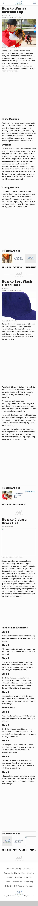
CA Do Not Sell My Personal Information (19, 886)
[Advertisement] (19, 97)
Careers (7, 882)
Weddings (30, 873)
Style (23, 873)
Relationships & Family (12, 873)
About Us (10, 877)
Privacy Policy (28, 882)
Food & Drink (27, 869)
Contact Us (27, 877)
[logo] (19, 2)
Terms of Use (17, 882)
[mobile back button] (3, 2)
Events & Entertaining (13, 869)
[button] (3, 2)
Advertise (18, 877)
